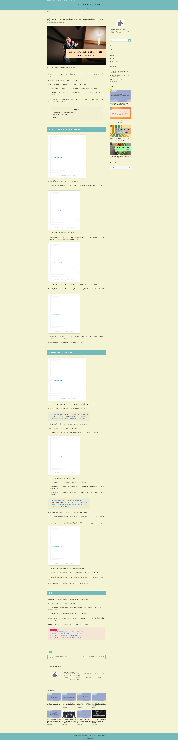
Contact (90, 735)
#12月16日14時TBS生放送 (69, 504)
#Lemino (60, 504)
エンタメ (113, 58)
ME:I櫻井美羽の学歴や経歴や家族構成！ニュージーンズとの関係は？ (67, 633)
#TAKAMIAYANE (77, 500)
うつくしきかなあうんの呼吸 (89, 4)
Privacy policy (85, 735)
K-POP (112, 55)
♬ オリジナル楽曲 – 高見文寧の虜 (76, 418)
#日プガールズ (68, 502)
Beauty (112, 49)
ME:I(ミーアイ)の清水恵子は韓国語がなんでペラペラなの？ (64, 635)
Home (74, 735)
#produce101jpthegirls (57, 418)
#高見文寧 (65, 418)
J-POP (50, 22)
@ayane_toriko (55, 414)
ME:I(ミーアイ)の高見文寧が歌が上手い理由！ (66, 112)
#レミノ (56, 504)
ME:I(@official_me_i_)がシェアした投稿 (67, 175)
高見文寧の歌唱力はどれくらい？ (63, 114)
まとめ (56, 117)
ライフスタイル (114, 61)
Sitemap (79, 735)
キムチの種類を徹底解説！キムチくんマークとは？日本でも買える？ (120, 76)
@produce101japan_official (58, 500)
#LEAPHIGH (82, 502)
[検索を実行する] (129, 40)
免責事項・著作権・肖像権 (99, 735)
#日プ (73, 502)
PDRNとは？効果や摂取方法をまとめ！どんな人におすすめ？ (119, 80)
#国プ (76, 502)
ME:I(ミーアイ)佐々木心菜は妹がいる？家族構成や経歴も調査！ (66, 637)
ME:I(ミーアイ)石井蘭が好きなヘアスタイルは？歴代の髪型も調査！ (67, 631)
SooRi (54, 680)
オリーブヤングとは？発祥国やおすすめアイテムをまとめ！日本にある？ (120, 72)
